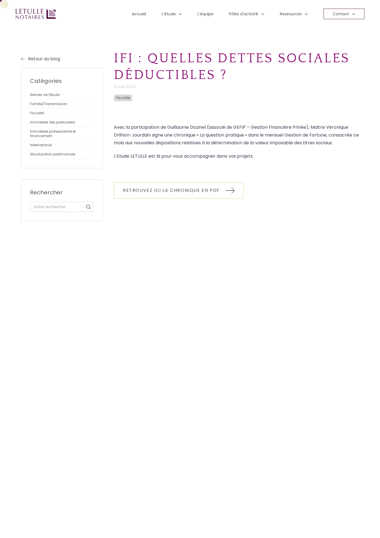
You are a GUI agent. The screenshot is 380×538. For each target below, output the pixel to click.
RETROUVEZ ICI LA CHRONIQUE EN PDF (172, 190)
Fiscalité (123, 97)
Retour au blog (44, 59)
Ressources (291, 14)
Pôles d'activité (243, 14)
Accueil (139, 14)
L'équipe (205, 14)
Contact (341, 14)
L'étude (169, 14)
